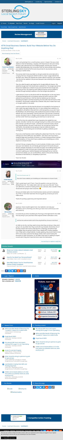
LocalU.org (39, 1)
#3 (60, 203)
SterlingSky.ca (29, 1)
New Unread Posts (12, 27)
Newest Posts (9, 325)
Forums (12, 23)
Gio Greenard (54, 264)
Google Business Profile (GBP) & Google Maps (16, 361)
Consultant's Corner (26, 259)
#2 (60, 171)
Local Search (8, 333)
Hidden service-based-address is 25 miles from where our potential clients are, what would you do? (17, 373)
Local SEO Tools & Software (29, 266)
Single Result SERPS (10, 336)
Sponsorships (48, 1)
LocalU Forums (40, 23)
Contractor (54, 251)
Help (34, 430)
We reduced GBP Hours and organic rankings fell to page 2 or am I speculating (17, 343)
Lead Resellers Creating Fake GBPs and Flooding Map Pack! (16, 365)
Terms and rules (20, 430)
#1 (60, 58)
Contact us (6, 430)
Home (4, 23)
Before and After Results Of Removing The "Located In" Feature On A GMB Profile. (17, 329)
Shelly (8, 253)
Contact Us (58, 1)
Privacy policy (28, 430)
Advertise (12, 430)
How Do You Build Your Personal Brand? (19, 257)
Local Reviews (20, 253)
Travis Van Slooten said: (22, 175)
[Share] (58, 58)
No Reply (31, 23)
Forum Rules (4, 27)
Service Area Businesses (10, 378)
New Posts (19, 23)
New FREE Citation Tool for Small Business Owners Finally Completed (20, 263)
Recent (25, 23)
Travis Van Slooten (7, 50)
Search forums (22, 27)
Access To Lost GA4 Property (13, 350)
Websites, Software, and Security (13, 353)
